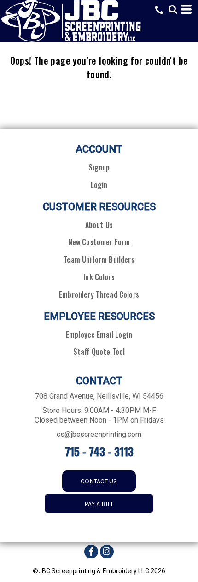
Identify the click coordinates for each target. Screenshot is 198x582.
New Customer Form (99, 241)
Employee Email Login (99, 334)
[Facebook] (91, 551)
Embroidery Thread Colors (99, 294)
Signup (99, 167)
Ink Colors (99, 276)
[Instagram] (107, 551)
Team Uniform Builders (99, 259)
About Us (99, 224)
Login (99, 184)
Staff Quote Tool (99, 351)
